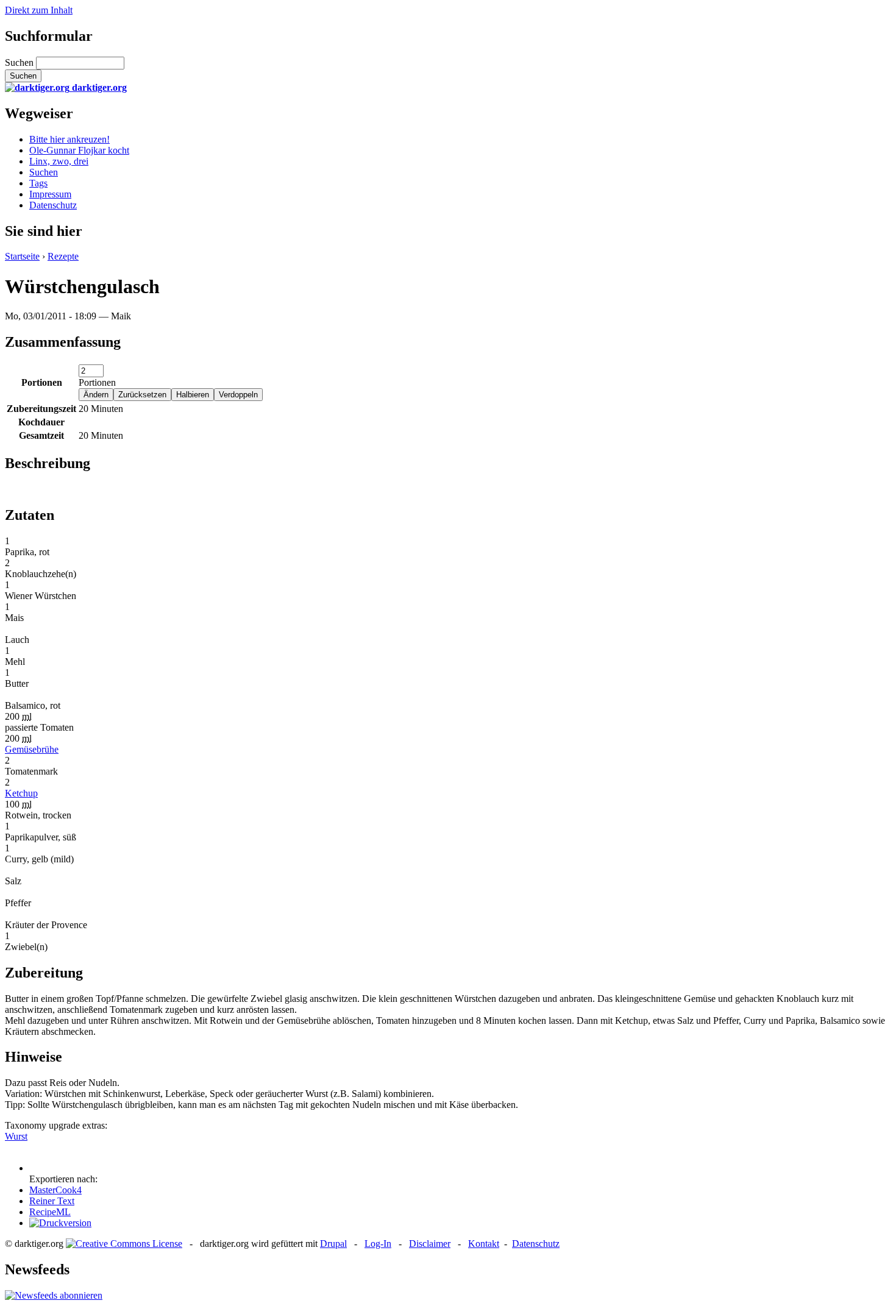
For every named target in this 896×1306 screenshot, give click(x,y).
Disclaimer (429, 1243)
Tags (38, 183)
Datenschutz (53, 205)
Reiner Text (51, 1201)
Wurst (16, 1136)
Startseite (22, 256)
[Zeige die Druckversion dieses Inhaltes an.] (60, 1223)
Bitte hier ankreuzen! (69, 139)
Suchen (20, 62)
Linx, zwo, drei (58, 161)
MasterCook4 (55, 1190)
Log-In (377, 1243)
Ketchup (21, 793)
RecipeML (50, 1212)
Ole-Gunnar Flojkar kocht (79, 150)
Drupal (333, 1243)
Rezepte (63, 256)
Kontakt (483, 1243)
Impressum (50, 194)
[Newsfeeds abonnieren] (53, 1295)
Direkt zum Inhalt (39, 10)
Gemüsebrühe (32, 749)
